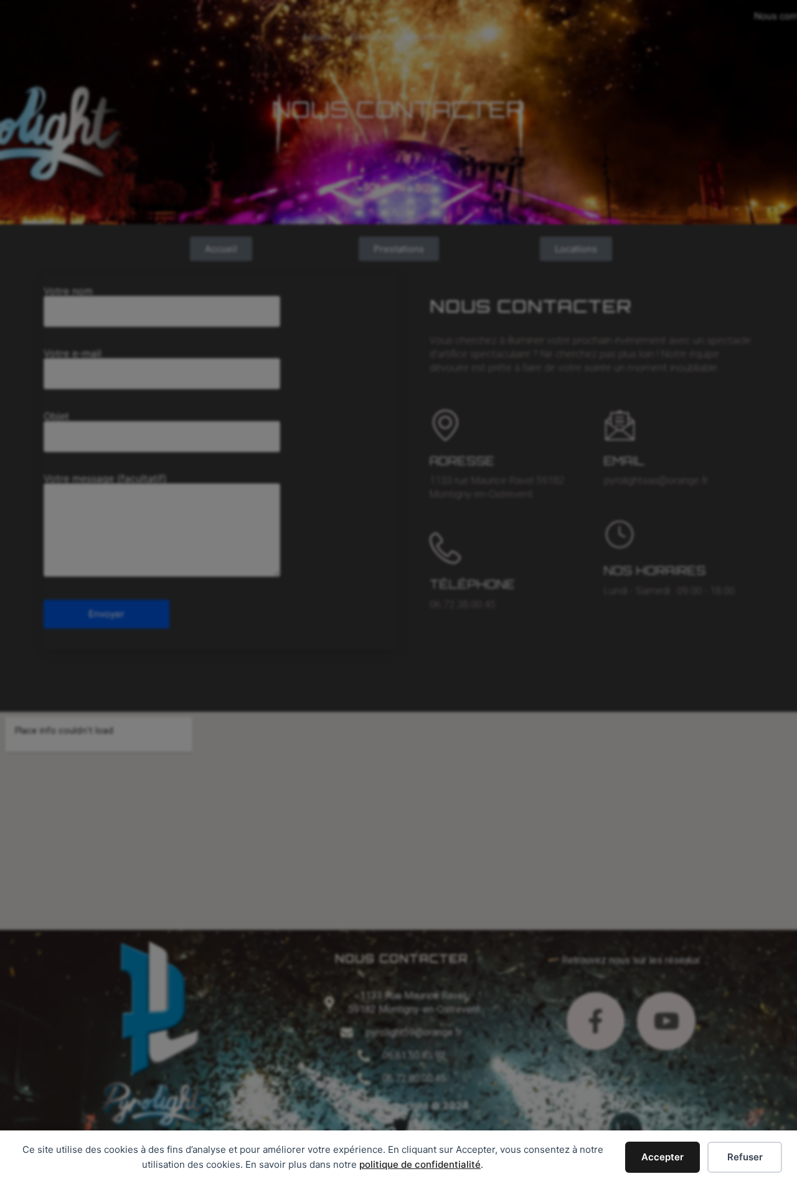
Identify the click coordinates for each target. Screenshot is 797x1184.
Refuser (745, 1157)
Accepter (662, 1157)
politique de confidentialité (420, 1164)
